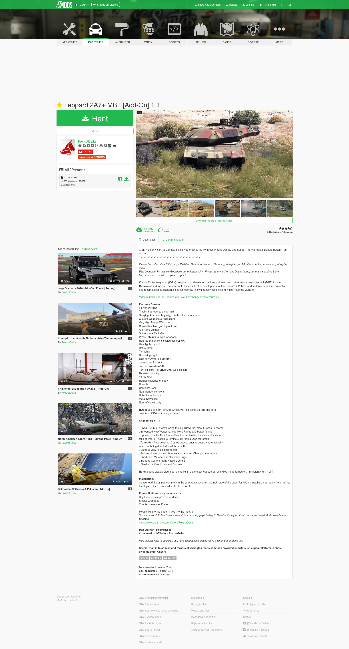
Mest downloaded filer (203, 617)
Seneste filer (198, 598)
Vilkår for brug (251, 610)
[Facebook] (88, 145)
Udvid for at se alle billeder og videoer (214, 220)
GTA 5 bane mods (149, 636)
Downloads (149, 231)
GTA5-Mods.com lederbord (206, 629)
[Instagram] (97, 145)
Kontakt (247, 598)
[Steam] (105, 145)
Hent (99, 118)
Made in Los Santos (68, 600)
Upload (232, 4)
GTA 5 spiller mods (150, 629)
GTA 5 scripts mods (150, 623)
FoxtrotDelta (87, 141)
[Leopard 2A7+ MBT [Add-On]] (214, 154)
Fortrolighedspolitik (254, 604)
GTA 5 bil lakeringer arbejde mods (158, 610)
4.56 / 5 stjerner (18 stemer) (280, 232)
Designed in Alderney (69, 596)
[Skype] (84, 145)
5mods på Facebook (258, 629)
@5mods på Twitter (257, 623)
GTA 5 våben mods (150, 617)
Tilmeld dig (269, 4)
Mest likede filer (200, 610)
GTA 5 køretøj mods (150, 604)
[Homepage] (80, 145)
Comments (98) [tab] (174, 239)
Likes (166, 231)
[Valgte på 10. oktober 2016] (59, 105)
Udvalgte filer (198, 604)
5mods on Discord (257, 636)
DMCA (247, 617)
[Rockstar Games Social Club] (110, 145)
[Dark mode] (282, 4)
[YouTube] (101, 145)
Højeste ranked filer (202, 623)
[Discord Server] (114, 145)
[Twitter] (92, 145)
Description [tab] (148, 239)
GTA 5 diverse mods (150, 642)
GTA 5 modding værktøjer (153, 598)
